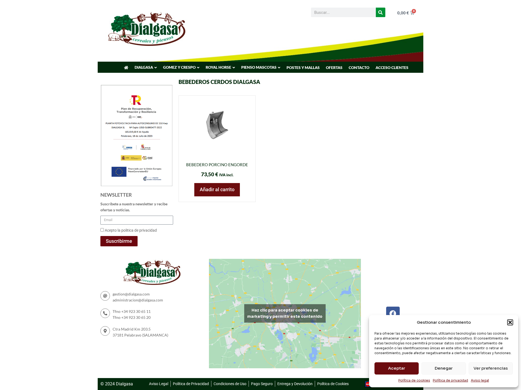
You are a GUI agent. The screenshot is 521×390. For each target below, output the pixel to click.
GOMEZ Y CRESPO (179, 67)
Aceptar (396, 368)
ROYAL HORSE (218, 67)
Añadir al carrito (217, 189)
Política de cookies (414, 380)
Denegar (444, 368)
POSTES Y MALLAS (303, 67)
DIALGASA (144, 67)
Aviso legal (480, 380)
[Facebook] (393, 313)
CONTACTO (359, 67)
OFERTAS (334, 67)
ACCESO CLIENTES (392, 67)
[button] (510, 322)
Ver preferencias (491, 368)
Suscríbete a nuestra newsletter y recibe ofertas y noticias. (133, 207)
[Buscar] (380, 12)
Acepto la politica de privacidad (131, 230)
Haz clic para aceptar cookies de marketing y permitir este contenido (284, 313)
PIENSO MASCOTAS (259, 67)
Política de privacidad (450, 380)
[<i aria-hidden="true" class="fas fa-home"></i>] (126, 67)
